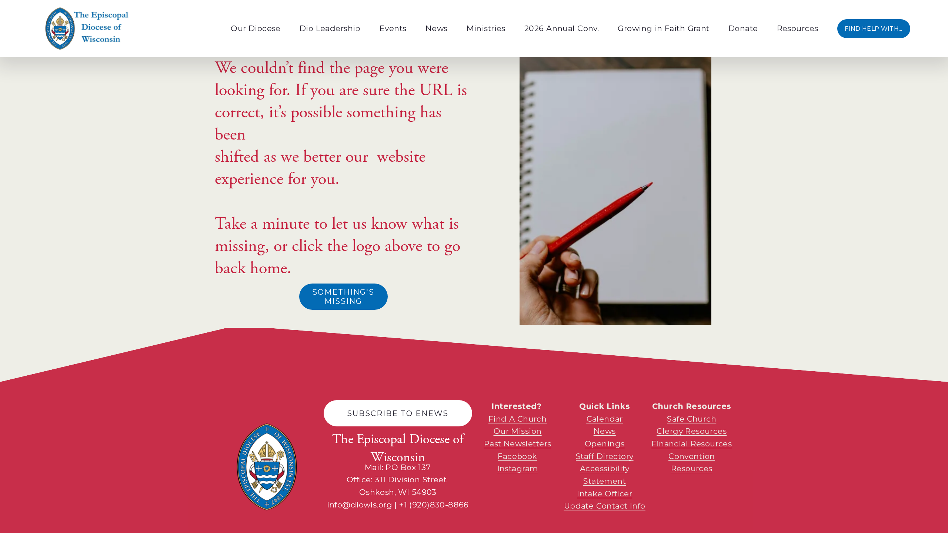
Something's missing (343, 296)
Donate (743, 28)
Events (393, 28)
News (436, 28)
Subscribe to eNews (397, 413)
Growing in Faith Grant (663, 28)
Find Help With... (873, 28)
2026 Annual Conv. (561, 28)
